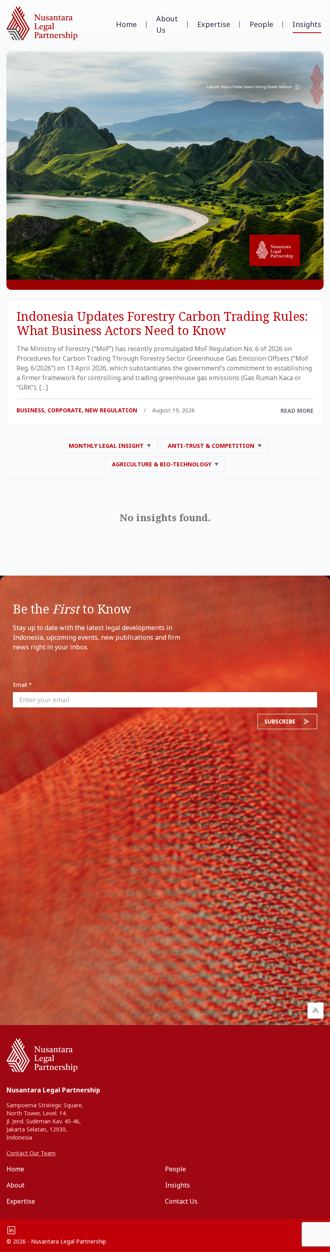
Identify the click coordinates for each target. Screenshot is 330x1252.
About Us (167, 24)
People (261, 24)
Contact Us (181, 1201)
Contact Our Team (31, 1153)
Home (126, 24)
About (15, 1185)
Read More (297, 410)
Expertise (213, 24)
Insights (307, 24)
